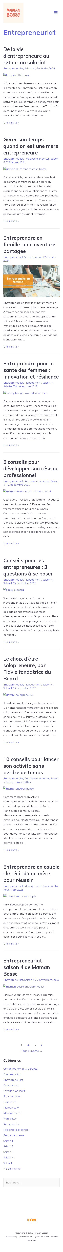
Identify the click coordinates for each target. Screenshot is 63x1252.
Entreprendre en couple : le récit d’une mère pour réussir (31, 873)
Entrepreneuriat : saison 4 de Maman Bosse (26, 967)
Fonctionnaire (11, 1096)
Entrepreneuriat (13, 68)
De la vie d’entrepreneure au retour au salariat (26, 56)
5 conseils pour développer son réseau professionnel (30, 468)
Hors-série (9, 1102)
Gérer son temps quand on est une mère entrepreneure (30, 146)
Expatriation (10, 1085)
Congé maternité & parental (20, 1068)
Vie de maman (33, 257)
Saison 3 (8, 1152)
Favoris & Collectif (14, 1090)
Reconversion (11, 1124)
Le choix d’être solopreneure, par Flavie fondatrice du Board (27, 669)
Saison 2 (8, 1146)
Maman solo (11, 1107)
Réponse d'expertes (36, 158)
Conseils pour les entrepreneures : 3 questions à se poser (28, 567)
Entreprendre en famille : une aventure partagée (29, 244)
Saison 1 (8, 1141)
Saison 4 (29, 68)
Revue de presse (13, 1135)
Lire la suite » (11, 122)
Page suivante (31, 1050)
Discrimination (12, 1074)
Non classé (10, 1118)
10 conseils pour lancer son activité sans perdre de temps (31, 766)
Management (32, 382)
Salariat (7, 386)
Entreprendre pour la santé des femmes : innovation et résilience (31, 370)
